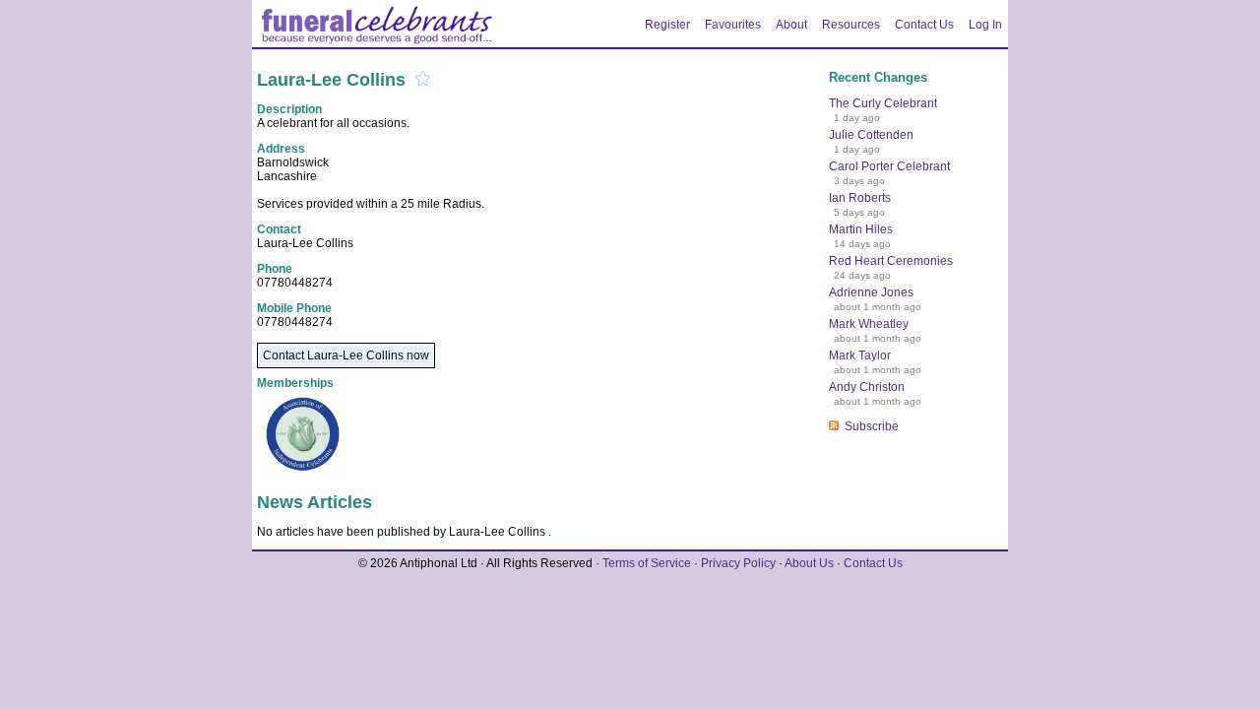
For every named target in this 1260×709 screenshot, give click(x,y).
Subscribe (872, 426)
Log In (985, 25)
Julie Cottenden (871, 135)
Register (667, 25)
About (791, 25)
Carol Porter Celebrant (889, 166)
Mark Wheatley (869, 324)
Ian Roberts (860, 198)
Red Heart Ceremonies (891, 261)
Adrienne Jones (871, 292)
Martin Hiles (861, 229)
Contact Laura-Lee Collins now (346, 355)
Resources (851, 25)
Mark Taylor (860, 355)
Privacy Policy (738, 563)
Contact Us (924, 25)
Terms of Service (646, 563)
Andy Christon (867, 387)
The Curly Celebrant (883, 103)
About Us (809, 563)
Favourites (733, 25)
